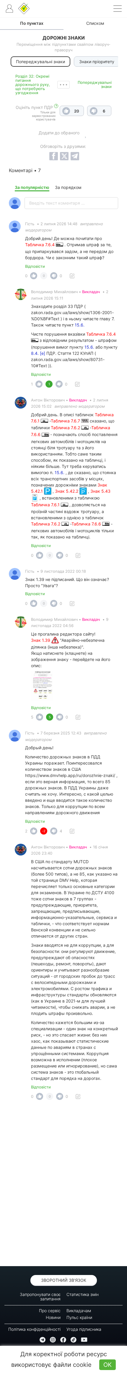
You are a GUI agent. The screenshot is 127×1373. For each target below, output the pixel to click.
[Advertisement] (63, 1184)
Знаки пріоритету (96, 61)
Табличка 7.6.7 (66, 420)
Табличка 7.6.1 (46, 504)
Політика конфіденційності (34, 1329)
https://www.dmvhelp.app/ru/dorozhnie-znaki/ (70, 775)
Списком (95, 23)
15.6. (79, 324)
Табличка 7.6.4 (40, 244)
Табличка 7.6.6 (86, 523)
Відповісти (35, 266)
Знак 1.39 (41, 640)
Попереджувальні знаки (95, 84)
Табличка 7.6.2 (66, 427)
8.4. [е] (38, 353)
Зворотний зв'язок (63, 1280)
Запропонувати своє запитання (40, 1296)
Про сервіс (50, 1310)
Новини (53, 1317)
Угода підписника (83, 1329)
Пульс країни (79, 1317)
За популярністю (32, 187)
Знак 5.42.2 (67, 491)
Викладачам (78, 1310)
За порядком (68, 187)
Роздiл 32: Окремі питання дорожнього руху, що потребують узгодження (32, 84)
